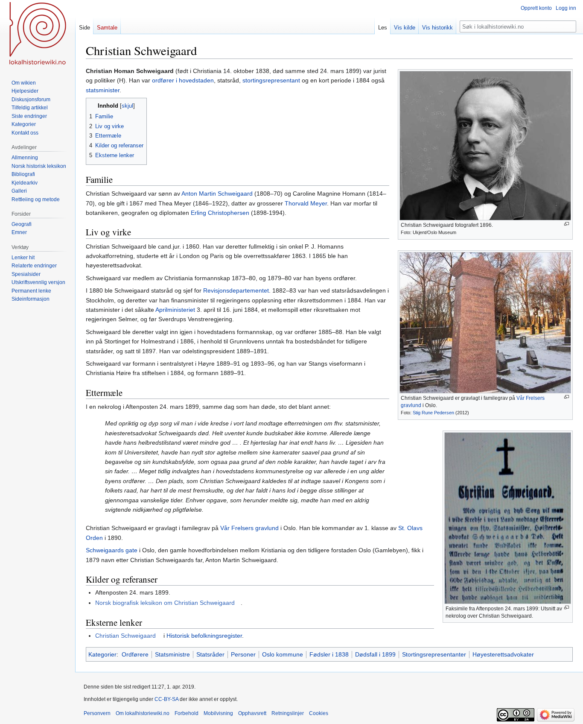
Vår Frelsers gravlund (249, 528)
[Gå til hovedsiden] (37, 34)
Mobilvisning (218, 713)
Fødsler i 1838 (329, 654)
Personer (243, 654)
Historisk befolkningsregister (204, 635)
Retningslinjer (287, 713)
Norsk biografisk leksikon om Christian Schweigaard (165, 602)
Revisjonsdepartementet (236, 290)
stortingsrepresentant (271, 80)
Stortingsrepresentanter (434, 654)
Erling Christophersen (220, 212)
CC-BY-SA (166, 699)
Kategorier (102, 654)
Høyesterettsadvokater (503, 654)
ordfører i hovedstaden (183, 80)
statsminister (103, 90)
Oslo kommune (282, 654)
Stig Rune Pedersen (433, 412)
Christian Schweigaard (125, 635)
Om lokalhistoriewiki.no (142, 713)
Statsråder (210, 654)
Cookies (318, 713)
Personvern (97, 713)
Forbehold (186, 713)
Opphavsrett (252, 713)
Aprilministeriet (175, 309)
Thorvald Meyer (306, 203)
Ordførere (135, 654)
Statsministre (172, 654)
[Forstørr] (566, 224)
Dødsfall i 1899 (375, 654)
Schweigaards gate (111, 550)
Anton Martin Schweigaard (217, 193)
